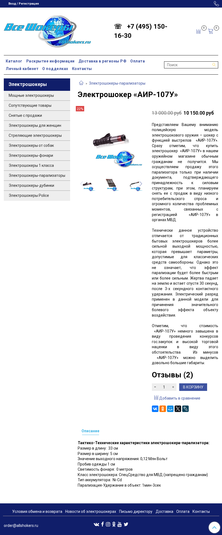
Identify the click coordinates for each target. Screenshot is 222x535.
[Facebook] (102, 524)
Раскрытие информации (50, 61)
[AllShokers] (47, 30)
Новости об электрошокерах (90, 511)
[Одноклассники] (162, 409)
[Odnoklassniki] (114, 524)
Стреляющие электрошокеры (35, 135)
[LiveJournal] (185, 409)
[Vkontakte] (96, 524)
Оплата (137, 61)
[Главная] (81, 83)
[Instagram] (108, 524)
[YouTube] (119, 524)
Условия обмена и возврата (37, 511)
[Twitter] (126, 524)
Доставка (164, 511)
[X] (178, 409)
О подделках (55, 69)
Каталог (14, 61)
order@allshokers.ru (21, 525)
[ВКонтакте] (155, 409)
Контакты (82, 69)
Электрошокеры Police (29, 195)
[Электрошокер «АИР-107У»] (111, 139)
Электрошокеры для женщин (35, 125)
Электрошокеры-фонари (31, 155)
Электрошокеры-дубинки (31, 185)
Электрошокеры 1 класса (31, 165)
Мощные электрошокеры (31, 95)
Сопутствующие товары (30, 105)
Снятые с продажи (25, 115)
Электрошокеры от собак (31, 145)
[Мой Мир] (170, 409)
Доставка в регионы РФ (103, 61)
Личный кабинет (22, 69)
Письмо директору (135, 511)
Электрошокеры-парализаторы (117, 83)
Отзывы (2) (172, 374)
